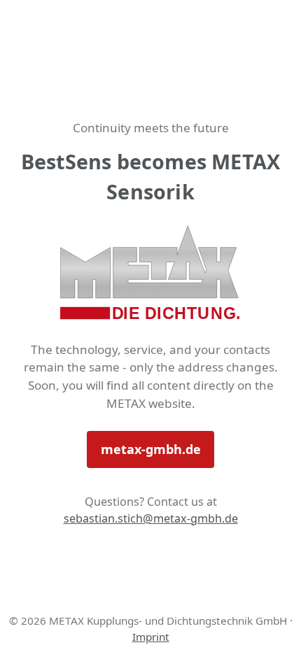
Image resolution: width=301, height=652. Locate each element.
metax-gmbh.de (151, 449)
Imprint (150, 637)
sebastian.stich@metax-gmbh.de (151, 518)
